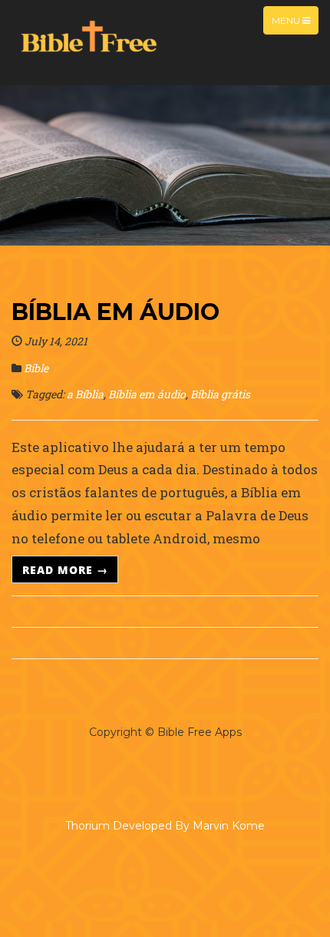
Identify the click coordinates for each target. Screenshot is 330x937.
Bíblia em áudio (115, 312)
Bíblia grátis (220, 394)
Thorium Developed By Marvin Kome (165, 826)
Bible (36, 368)
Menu (287, 20)
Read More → (65, 569)
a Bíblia (85, 394)
